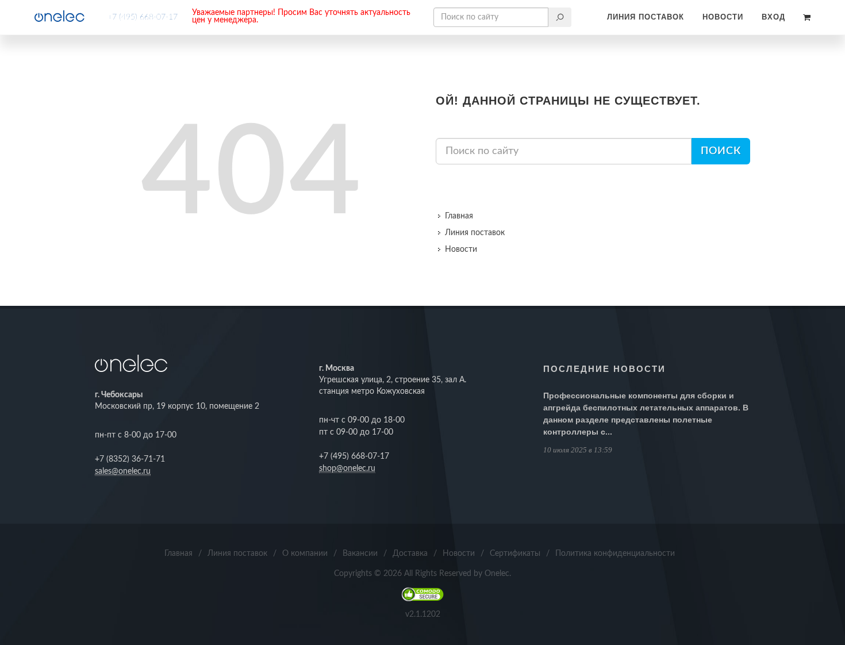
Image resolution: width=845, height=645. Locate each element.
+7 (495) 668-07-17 (142, 17)
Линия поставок (645, 17)
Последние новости (604, 369)
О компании (305, 554)
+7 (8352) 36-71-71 (130, 459)
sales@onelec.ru (123, 471)
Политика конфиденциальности (615, 554)
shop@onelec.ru (347, 468)
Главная (459, 216)
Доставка (410, 554)
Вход (773, 17)
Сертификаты (515, 554)
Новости (722, 17)
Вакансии (360, 554)
